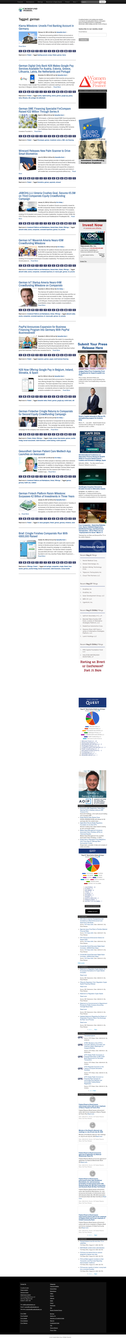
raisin (73, 523)
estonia (54, 96)
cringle (50, 438)
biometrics (41, 182)
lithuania (25, 98)
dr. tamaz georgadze (43, 523)
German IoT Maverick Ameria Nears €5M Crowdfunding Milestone (41, 241)
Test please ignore (89, 1035)
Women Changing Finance (56, 1310)
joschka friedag (33, 569)
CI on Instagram (24, 1320)
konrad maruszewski (29, 440)
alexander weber (42, 400)
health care (27, 483)
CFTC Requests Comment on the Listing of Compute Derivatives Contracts (94, 1068)
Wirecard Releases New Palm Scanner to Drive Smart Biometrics (44, 152)
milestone (68, 523)
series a (59, 140)
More (74, 2)
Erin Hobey (59, 202)
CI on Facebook (24, 1316)
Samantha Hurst (61, 32)
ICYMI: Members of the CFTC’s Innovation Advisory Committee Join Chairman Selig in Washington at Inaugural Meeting (94, 1045)
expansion (41, 359)
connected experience (46, 229)
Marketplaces (30, 2)
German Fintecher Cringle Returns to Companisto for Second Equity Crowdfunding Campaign (46, 412)
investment (53, 140)
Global (61, 227)
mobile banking (50, 440)
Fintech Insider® (24, 1290)
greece (70, 96)
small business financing (61, 359)
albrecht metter (23, 229)
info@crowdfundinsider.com (29, 1304)
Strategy (52, 1296)
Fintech (67, 2)
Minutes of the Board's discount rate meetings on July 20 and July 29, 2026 (91, 1131)
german (59, 55)
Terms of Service (54, 1328)
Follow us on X (92, 911)
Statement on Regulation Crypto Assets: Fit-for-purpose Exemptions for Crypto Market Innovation (93, 970)
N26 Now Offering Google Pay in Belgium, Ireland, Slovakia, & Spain (46, 371)
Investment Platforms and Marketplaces (38, 227)
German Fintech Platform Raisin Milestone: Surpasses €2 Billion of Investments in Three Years (46, 494)
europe (50, 55)
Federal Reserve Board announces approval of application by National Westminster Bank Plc (90, 1154)
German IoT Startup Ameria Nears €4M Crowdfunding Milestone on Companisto (41, 283)
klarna (64, 55)
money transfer (65, 569)
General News (54, 227)
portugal (33, 98)
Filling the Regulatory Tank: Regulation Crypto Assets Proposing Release (93, 983)
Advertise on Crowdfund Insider (57, 1318)
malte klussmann (41, 440)
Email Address (83, 31)
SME (63, 140)
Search (103, 2)
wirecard (58, 182)
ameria (30, 229)
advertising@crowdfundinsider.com (34, 1309)
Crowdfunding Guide (54, 1323)
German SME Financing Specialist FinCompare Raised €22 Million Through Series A (45, 110)
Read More (22, 46)
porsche (63, 229)
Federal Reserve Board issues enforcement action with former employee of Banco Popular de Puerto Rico (92, 1106)
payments (52, 182)
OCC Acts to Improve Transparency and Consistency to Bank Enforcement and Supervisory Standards (91, 920)
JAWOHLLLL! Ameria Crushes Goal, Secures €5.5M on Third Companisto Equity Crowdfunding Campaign (47, 196)
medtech (33, 483)
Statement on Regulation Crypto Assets (91, 993)
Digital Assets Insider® (26, 1295)
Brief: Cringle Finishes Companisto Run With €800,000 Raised (43, 534)
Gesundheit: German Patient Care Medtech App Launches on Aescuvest (45, 452)
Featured (20, 2)
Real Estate (52, 1305)
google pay (65, 96)
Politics (51, 1293)
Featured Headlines (54, 1286)
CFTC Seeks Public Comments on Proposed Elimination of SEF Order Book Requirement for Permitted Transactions (94, 1057)
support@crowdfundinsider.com (32, 1307)
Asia (51, 1308)
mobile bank (67, 400)
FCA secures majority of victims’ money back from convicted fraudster (93, 1268)
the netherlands (41, 98)
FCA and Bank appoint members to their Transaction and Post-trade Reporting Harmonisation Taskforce (92, 1261)
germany (21, 483)
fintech (55, 55)
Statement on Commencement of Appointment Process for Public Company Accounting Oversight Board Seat (93, 1005)
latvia (20, 98)
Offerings (40, 2)
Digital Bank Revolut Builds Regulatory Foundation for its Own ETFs (91, 824)
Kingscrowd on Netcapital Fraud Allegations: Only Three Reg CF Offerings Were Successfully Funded (93, 841)
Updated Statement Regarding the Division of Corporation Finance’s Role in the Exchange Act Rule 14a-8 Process (93, 1018)
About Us (52, 1320)
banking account (42, 55)
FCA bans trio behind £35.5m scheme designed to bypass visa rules (91, 1253)
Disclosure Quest (24, 1292)
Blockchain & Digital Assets (54, 2)
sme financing (70, 140)
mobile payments (61, 440)
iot (59, 229)
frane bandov (61, 438)
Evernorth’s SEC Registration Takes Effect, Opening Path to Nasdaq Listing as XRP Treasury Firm (92, 810)
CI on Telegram (24, 1323)
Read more (83, 975)
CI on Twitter (23, 1313)
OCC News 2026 (88, 924)
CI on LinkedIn (24, 1318)
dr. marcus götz (57, 272)
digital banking (46, 96)
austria (40, 96)
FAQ (51, 1325)
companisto (36, 229)
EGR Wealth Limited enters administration (92, 1248)
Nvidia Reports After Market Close (90, 817)
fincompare (41, 140)
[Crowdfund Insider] (29, 13)
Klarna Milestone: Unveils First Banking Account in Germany (46, 27)
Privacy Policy (53, 1330)
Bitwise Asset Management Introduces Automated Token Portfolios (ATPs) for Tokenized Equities (91, 832)
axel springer (47, 566)
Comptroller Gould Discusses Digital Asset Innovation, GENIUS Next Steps (92, 947)
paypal (51, 359)
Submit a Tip (53, 1316)
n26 (29, 98)
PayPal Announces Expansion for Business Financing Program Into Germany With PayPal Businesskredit (44, 330)
